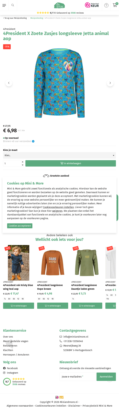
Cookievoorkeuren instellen (50, 405)
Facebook (12, 368)
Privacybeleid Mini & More (97, 405)
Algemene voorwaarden (20, 405)
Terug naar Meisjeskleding (15, 18)
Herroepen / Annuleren (16, 354)
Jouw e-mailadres (72, 376)
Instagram (12, 372)
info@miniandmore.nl (75, 336)
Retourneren (10, 345)
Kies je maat (10, 150)
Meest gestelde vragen (15, 341)
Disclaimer (74, 405)
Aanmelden (106, 376)
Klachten (8, 350)
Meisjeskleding (36, 18)
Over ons (8, 336)
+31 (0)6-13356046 (73, 341)
